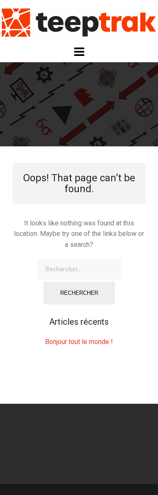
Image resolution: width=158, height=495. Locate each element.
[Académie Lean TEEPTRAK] (79, 22)
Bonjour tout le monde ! (79, 342)
